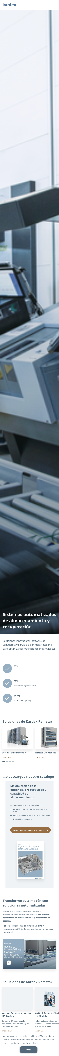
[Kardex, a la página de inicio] (9, 4)
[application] (29, 1044)
